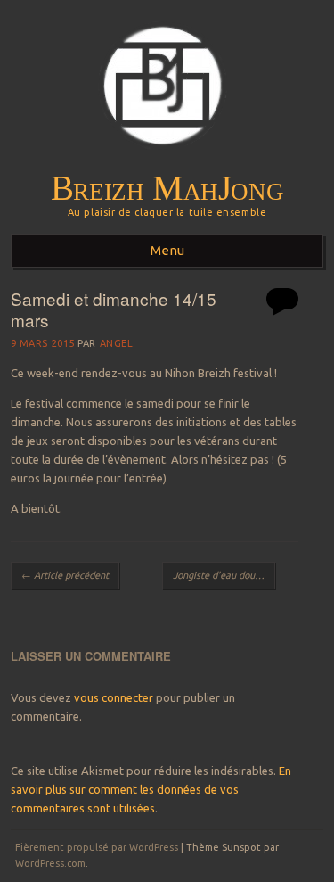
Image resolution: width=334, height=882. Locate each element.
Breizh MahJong (167, 188)
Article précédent (65, 575)
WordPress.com (50, 863)
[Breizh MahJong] (167, 161)
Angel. (118, 343)
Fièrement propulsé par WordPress (96, 847)
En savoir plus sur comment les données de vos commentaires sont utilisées (151, 789)
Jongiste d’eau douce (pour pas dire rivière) (224, 575)
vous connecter (113, 697)
